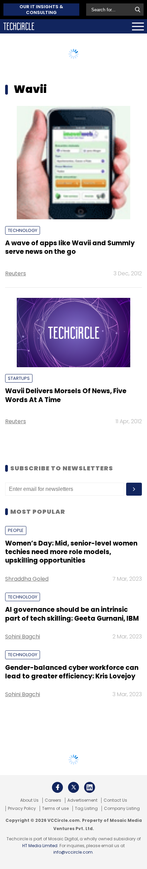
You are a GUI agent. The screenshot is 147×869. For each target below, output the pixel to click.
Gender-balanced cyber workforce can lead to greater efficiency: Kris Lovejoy (71, 672)
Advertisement (82, 800)
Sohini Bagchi (22, 636)
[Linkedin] (89, 787)
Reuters (15, 273)
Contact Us (115, 800)
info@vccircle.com (73, 852)
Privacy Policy (22, 808)
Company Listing (122, 808)
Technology (22, 230)
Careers (53, 800)
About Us (29, 800)
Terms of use (55, 808)
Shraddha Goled (27, 579)
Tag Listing (86, 808)
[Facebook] (57, 787)
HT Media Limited (39, 846)
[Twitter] (73, 787)
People (16, 530)
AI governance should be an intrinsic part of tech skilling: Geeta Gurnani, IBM (72, 614)
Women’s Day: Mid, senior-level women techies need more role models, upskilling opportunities (71, 552)
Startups (19, 378)
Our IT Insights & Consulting (41, 9)
